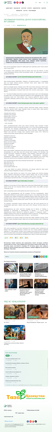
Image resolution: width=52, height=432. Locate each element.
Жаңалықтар (17, 8)
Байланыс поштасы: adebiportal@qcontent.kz (36, 424)
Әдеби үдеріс (9, 8)
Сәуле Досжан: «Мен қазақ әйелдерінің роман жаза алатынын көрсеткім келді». (23, 385)
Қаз (40, 2)
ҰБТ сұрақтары (19, 413)
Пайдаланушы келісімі (33, 410)
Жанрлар (43, 8)
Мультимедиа (32, 10)
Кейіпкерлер (19, 10)
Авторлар (23, 8)
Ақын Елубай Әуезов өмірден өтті (13, 372)
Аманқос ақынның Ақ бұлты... (12, 376)
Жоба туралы (8, 410)
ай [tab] (11, 355)
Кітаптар (29, 8)
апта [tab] (7, 355)
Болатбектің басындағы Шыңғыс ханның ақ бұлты (17, 363)
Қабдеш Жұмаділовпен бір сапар (13, 380)
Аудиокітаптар (36, 8)
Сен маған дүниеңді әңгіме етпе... (13, 358)
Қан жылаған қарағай (10, 367)
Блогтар (25, 10)
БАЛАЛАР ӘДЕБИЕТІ (24, 14)
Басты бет (6, 14)
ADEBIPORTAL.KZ (21, 25)
